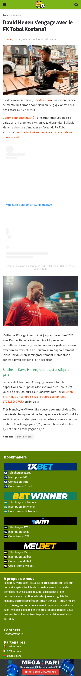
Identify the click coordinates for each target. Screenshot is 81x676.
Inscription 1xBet (18, 477)
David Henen (42, 100)
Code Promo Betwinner (22, 511)
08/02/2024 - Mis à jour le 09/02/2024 (37, 39)
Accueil (6, 15)
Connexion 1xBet (18, 481)
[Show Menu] (4, 4)
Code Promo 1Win (19, 536)
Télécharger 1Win (19, 527)
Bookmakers (15, 457)
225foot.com (14, 651)
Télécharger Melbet (20, 552)
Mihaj (10, 39)
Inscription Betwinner (21, 506)
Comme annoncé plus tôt (19, 117)
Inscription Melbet (19, 556)
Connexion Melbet (19, 561)
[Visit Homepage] (40, 4)
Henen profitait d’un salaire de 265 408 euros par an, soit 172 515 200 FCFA (38, 396)
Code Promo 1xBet (20, 486)
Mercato (17, 15)
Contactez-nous (14, 634)
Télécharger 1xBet (19, 472)
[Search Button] (76, 4)
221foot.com (14, 646)
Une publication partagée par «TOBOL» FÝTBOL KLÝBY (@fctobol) (40, 267)
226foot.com (14, 655)
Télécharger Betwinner (22, 502)
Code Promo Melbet (21, 565)
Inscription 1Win (18, 531)
